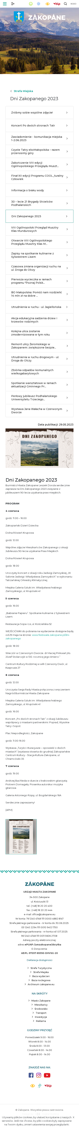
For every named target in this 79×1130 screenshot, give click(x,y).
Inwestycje (41, 1017)
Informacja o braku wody (27, 190)
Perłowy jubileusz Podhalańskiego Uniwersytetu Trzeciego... (34, 397)
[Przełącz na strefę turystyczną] (12, 3)
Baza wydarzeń (41, 976)
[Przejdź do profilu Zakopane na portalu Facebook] (31, 1077)
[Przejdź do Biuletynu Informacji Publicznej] (56, 3)
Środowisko (41, 1008)
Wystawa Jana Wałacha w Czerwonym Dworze (36, 410)
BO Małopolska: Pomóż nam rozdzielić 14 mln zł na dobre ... (36, 294)
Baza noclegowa (41, 980)
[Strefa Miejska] (39, 16)
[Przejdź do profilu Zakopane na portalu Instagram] (38, 1077)
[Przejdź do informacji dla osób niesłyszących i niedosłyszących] (40, 1087)
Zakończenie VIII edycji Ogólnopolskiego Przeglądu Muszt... (35, 164)
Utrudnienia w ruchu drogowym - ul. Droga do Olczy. (35, 358)
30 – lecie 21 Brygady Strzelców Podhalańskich (32, 203)
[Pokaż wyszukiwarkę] (65, 3)
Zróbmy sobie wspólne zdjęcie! (32, 112)
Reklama (41, 1021)
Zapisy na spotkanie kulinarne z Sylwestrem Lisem (32, 255)
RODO (73, 4)
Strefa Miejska (23, 91)
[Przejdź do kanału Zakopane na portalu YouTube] (47, 1077)
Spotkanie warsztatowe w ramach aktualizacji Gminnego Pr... (33, 384)
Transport (41, 1013)
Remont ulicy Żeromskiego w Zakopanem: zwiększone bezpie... (33, 346)
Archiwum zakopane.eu (41, 984)
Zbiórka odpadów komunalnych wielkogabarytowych (32, 371)
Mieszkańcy (41, 1004)
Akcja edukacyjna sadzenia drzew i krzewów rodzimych (34, 320)
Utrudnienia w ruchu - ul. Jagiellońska (36, 307)
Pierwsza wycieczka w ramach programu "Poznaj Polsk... (31, 281)
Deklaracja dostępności (39, 960)
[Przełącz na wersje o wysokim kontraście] (32, 1087)
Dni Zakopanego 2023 (26, 216)
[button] (5, 4)
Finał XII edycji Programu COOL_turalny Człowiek (37, 177)
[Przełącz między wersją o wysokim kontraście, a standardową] (48, 4)
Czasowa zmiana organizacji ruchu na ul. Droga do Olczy (36, 268)
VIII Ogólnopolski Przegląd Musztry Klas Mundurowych (34, 229)
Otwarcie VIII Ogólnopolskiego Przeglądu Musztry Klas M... (31, 242)
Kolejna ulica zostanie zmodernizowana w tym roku (30, 333)
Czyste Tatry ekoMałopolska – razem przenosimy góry (35, 151)
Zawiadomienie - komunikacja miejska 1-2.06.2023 (36, 138)
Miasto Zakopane (41, 1000)
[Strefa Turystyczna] (39, 884)
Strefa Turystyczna (41, 968)
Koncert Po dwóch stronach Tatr (33, 125)
